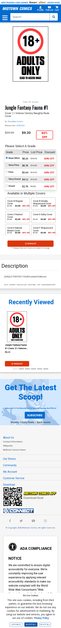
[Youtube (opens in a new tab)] (33, 521)
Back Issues (43, 422)
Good (11, 185)
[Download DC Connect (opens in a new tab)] (32, 510)
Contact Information (13, 441)
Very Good (14, 178)
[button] (40, 9)
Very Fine (13, 165)
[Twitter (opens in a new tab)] (21, 521)
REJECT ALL (45, 624)
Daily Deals (28, 422)
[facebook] (10, 521)
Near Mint (14, 158)
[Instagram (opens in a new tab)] (45, 521)
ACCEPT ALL (31, 624)
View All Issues (30, 102)
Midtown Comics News (14, 450)
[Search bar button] (54, 17)
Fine (10, 171)
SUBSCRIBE (35, 415)
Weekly (15, 422)
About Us (8, 437)
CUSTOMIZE (16, 624)
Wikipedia (8, 445)
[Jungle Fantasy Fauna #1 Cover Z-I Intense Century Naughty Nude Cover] (17, 326)
